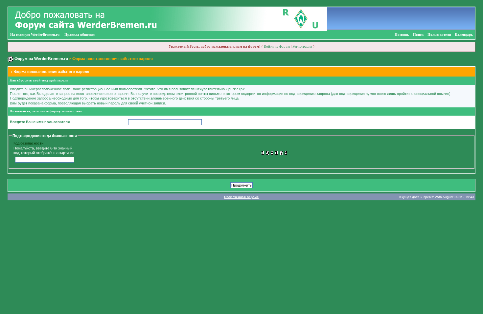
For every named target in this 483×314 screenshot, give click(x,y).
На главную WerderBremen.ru (34, 34)
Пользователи (439, 34)
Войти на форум (277, 46)
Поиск (418, 34)
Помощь (402, 34)
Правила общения (79, 34)
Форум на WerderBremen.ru (41, 58)
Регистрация (302, 46)
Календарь (464, 34)
